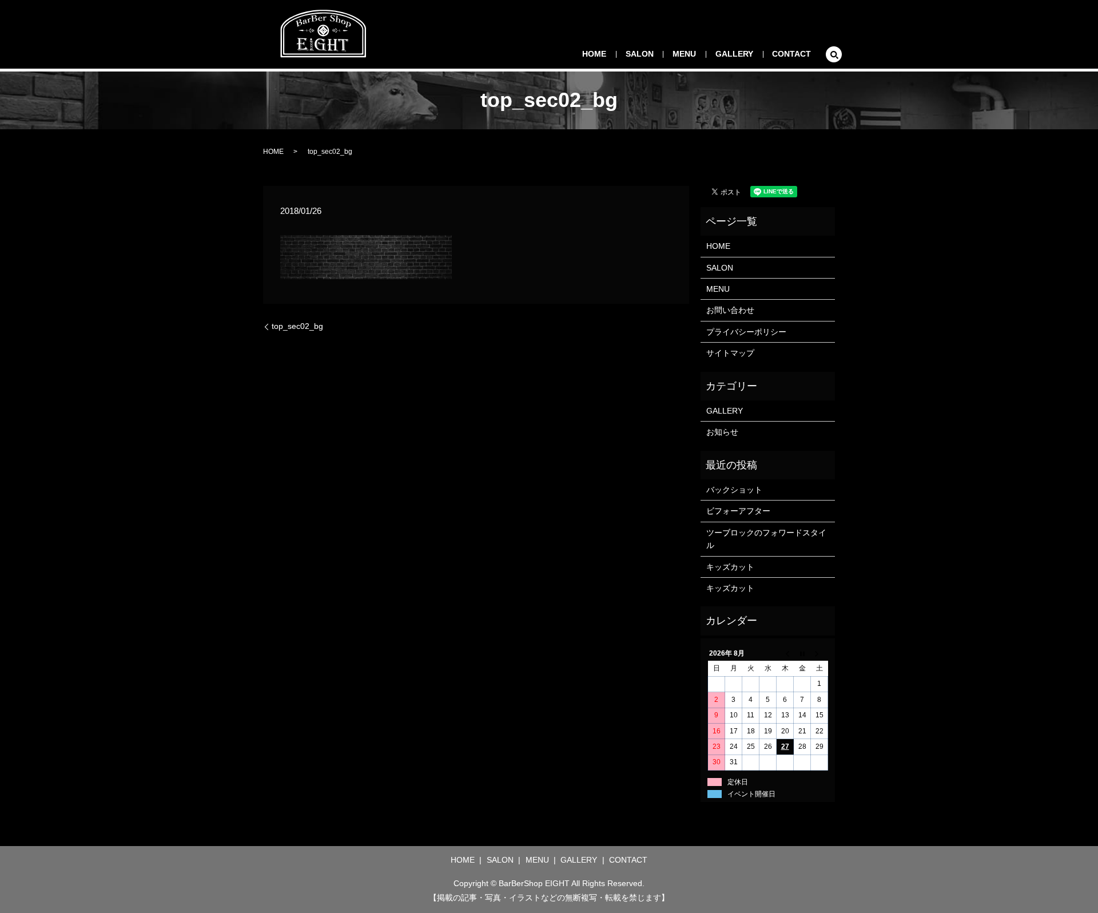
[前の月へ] (785, 653)
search (833, 54)
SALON (640, 53)
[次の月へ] (819, 653)
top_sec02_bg (297, 326)
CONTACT (791, 53)
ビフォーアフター (738, 510)
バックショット (734, 489)
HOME (594, 53)
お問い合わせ (730, 310)
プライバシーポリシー (746, 331)
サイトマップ (730, 353)
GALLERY (734, 53)
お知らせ (722, 431)
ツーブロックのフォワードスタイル (766, 539)
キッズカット (730, 566)
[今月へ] (802, 653)
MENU (684, 53)
